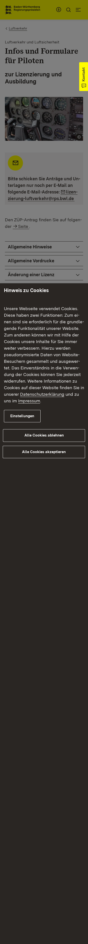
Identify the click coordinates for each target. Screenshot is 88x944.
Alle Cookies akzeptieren (44, 452)
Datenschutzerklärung (42, 394)
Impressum (29, 400)
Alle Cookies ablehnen (44, 435)
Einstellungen (22, 416)
